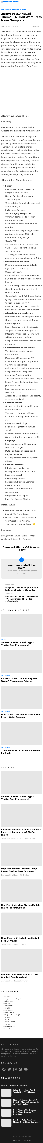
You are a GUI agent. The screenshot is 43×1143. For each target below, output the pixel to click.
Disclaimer (27, 1140)
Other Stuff (7, 1003)
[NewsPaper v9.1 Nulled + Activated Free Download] (21, 924)
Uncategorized (9, 1026)
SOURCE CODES (9, 1012)
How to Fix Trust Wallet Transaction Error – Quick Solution (20, 715)
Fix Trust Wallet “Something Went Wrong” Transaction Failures (19, 679)
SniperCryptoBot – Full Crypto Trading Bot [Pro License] (17, 643)
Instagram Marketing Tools (13, 999)
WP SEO (6, 1029)
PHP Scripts (8, 1006)
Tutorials (5, 675)
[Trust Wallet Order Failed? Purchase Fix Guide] (21, 733)
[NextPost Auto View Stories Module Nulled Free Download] (21, 890)
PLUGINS (6, 1008)
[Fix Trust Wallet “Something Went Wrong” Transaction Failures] (21, 661)
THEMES (6, 1017)
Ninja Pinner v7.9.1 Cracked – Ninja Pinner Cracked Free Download (19, 870)
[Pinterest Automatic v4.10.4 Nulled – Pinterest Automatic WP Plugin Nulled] (21, 815)
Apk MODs (7, 996)
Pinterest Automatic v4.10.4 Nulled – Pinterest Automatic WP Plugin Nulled (21, 832)
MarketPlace (8, 1001)
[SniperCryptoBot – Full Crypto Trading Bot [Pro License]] (21, 625)
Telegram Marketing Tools (13, 1015)
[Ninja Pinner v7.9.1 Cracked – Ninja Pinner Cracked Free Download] (21, 854)
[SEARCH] (35, 2)
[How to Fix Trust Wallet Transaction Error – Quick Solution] (21, 697)
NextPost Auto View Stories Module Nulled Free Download (20, 906)
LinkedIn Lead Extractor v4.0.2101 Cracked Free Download (19, 975)
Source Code (8, 1010)
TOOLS (4, 639)
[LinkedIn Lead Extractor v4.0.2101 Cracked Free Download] (21, 960)
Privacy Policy (16, 1140)
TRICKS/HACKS (9, 1022)
